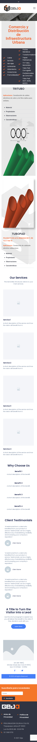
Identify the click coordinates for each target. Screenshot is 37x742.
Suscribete (9, 698)
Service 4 (7, 449)
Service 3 (7, 406)
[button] (18, 108)
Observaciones (11, 116)
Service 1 (7, 319)
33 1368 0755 (8, 732)
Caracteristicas (11, 120)
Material (9, 107)
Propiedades (10, 112)
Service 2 (7, 363)
